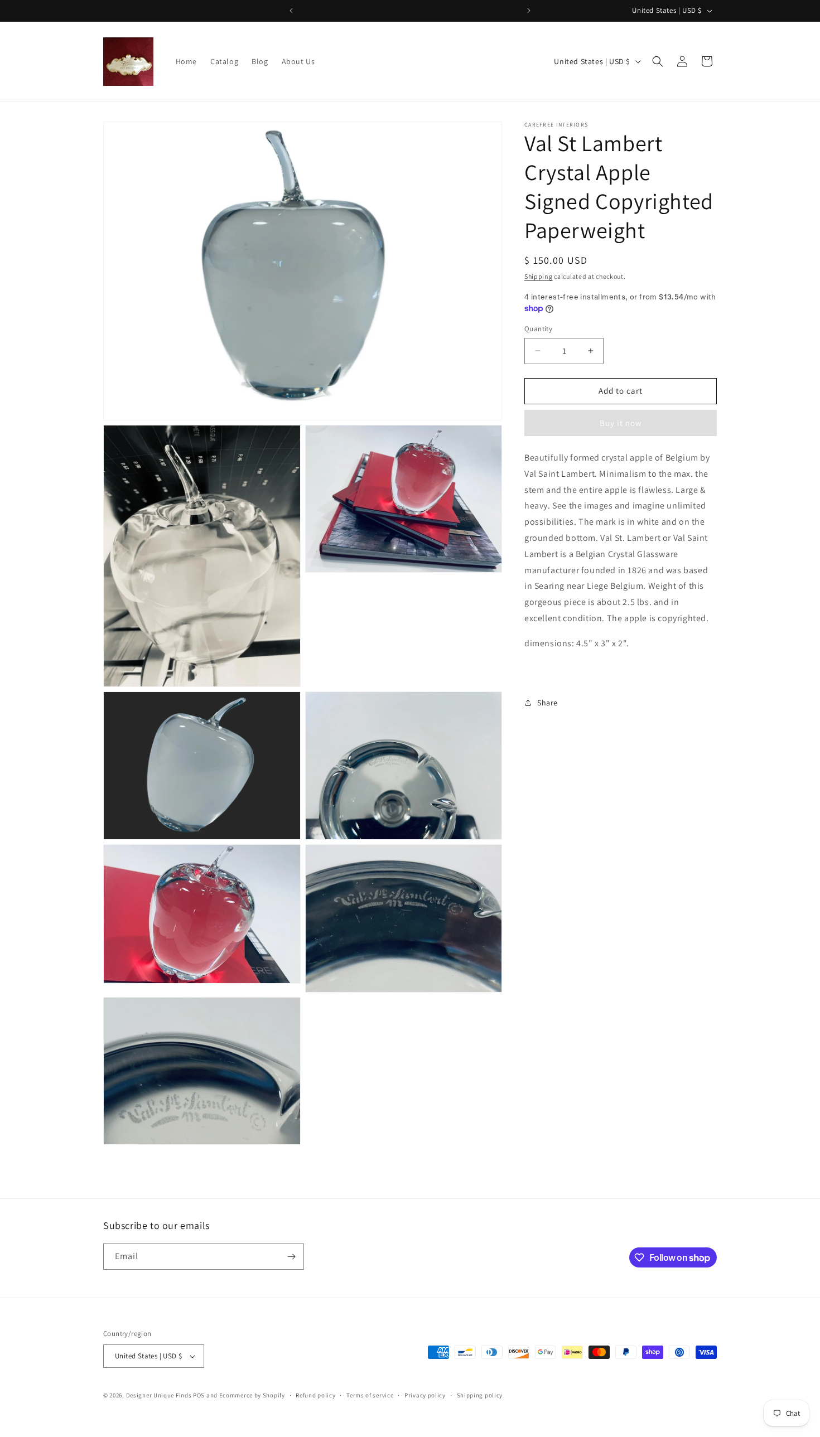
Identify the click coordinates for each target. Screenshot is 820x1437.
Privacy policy (425, 1395)
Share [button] (547, 702)
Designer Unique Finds (159, 1395)
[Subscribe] (291, 1257)
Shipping (538, 276)
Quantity (538, 328)
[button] (657, 61)
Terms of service (369, 1395)
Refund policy (315, 1395)
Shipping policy (480, 1395)
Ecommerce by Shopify (252, 1395)
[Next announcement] (529, 10)
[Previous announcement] (291, 10)
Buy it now (621, 423)
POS (199, 1395)
